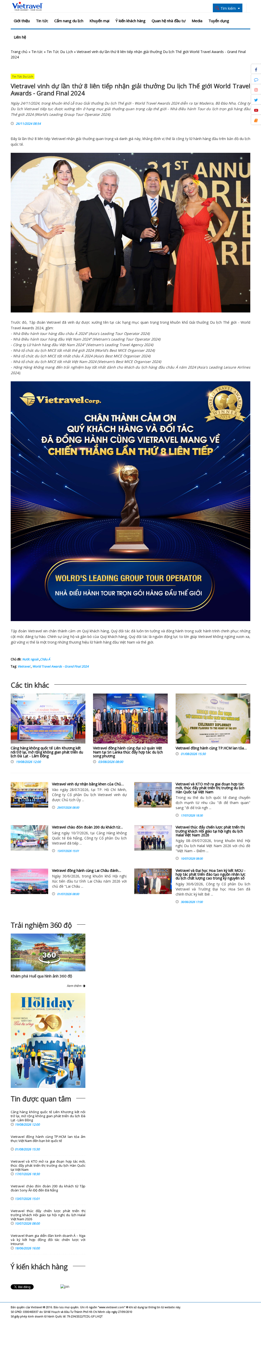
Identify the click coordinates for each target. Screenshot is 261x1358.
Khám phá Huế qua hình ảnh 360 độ (41, 975)
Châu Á (45, 659)
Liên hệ (20, 37)
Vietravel (58, 138)
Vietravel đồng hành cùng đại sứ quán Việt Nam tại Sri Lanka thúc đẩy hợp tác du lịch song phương (128, 752)
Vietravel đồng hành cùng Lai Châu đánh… (86, 870)
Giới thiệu (22, 20)
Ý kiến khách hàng (130, 20)
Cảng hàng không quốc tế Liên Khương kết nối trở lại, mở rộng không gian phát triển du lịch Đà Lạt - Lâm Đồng (47, 752)
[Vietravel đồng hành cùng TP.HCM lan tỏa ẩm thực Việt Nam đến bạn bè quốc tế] (213, 720)
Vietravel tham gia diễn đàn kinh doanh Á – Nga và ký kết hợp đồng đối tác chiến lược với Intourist (48, 1240)
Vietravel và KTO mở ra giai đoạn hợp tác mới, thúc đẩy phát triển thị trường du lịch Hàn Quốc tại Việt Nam (210, 788)
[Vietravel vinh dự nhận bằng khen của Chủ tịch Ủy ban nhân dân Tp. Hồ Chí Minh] (29, 795)
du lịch (245, 138)
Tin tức (42, 20)
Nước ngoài (30, 659)
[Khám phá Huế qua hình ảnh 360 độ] (49, 962)
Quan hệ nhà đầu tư (169, 20)
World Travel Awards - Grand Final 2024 (60, 666)
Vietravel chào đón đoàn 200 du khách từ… (87, 827)
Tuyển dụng (218, 20)
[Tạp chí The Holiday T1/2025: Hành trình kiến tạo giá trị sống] (48, 1040)
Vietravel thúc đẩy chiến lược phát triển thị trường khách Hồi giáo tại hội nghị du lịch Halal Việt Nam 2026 (210, 831)
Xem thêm (75, 986)
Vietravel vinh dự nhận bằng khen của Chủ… (88, 784)
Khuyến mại (99, 20)
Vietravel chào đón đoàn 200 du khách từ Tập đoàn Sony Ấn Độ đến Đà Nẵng (48, 1188)
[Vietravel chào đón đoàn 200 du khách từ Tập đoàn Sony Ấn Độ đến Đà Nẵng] (29, 838)
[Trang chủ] (27, 6)
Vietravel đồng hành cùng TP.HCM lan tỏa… (211, 748)
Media (197, 20)
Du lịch (216, 322)
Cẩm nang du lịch (68, 20)
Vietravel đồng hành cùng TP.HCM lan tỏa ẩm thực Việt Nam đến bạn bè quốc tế (48, 1139)
